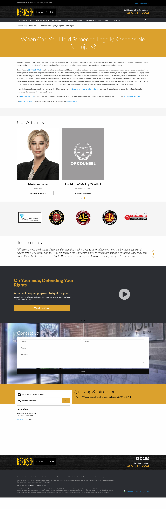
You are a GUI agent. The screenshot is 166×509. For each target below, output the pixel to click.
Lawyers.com (31, 486)
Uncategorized (71, 101)
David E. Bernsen (25, 101)
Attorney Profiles (25, 20)
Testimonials (56, 20)
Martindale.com (41, 486)
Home (19, 25)
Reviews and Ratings (93, 20)
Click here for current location (32, 395)
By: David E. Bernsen (132, 96)
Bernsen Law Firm (27, 96)
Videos (79, 20)
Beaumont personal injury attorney (85, 89)
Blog (106, 20)
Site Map (46, 482)
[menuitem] (25, 20)
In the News (69, 20)
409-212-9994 (138, 13)
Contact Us (116, 20)
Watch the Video (59, 304)
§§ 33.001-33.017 (35, 70)
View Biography (44, 183)
